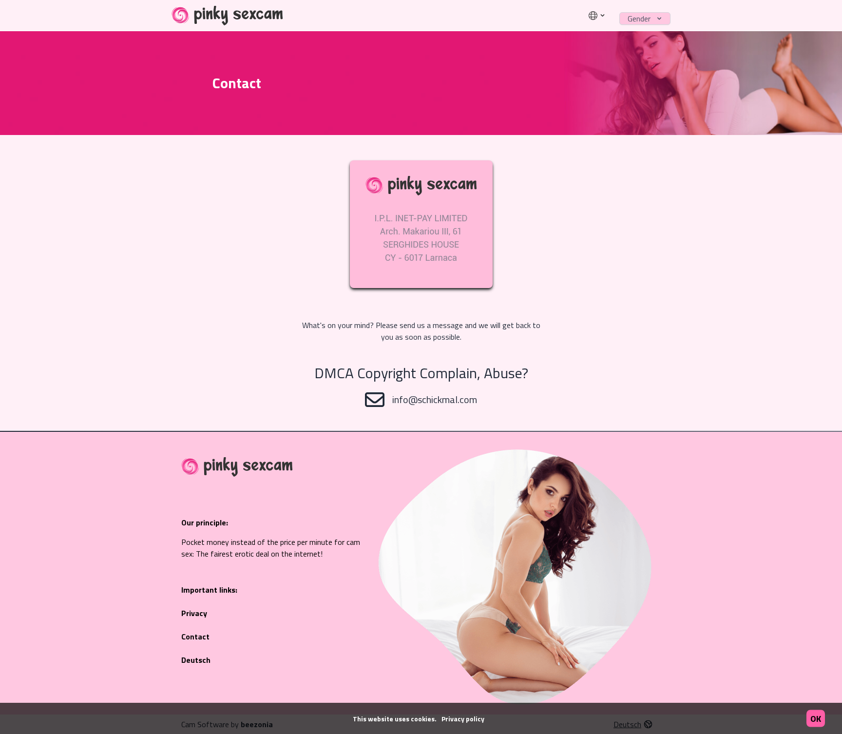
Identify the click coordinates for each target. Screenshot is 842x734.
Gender (639, 18)
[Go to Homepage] (227, 15)
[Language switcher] (597, 15)
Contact (195, 636)
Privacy (194, 613)
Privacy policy (462, 719)
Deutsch (195, 660)
